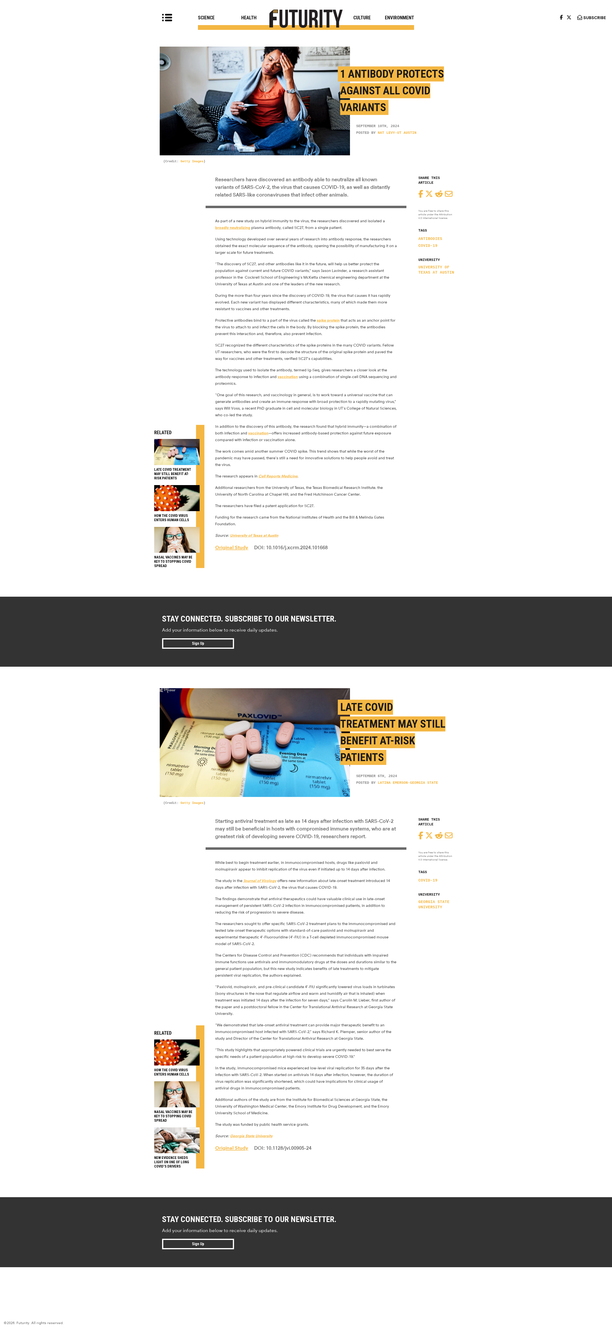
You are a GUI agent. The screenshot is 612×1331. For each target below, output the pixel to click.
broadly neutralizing (232, 227)
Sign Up (198, 643)
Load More (306, 1284)
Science (206, 18)
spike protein (328, 320)
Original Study (231, 547)
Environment (399, 18)
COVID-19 (427, 246)
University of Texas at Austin (436, 270)
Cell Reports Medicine (277, 476)
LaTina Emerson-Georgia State (408, 783)
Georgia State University (433, 904)
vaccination (288, 376)
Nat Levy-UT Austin (397, 133)
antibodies (430, 239)
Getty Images (191, 161)
